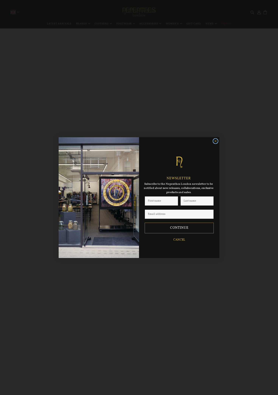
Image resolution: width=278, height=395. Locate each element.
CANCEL (179, 240)
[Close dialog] (215, 141)
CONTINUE (179, 228)
